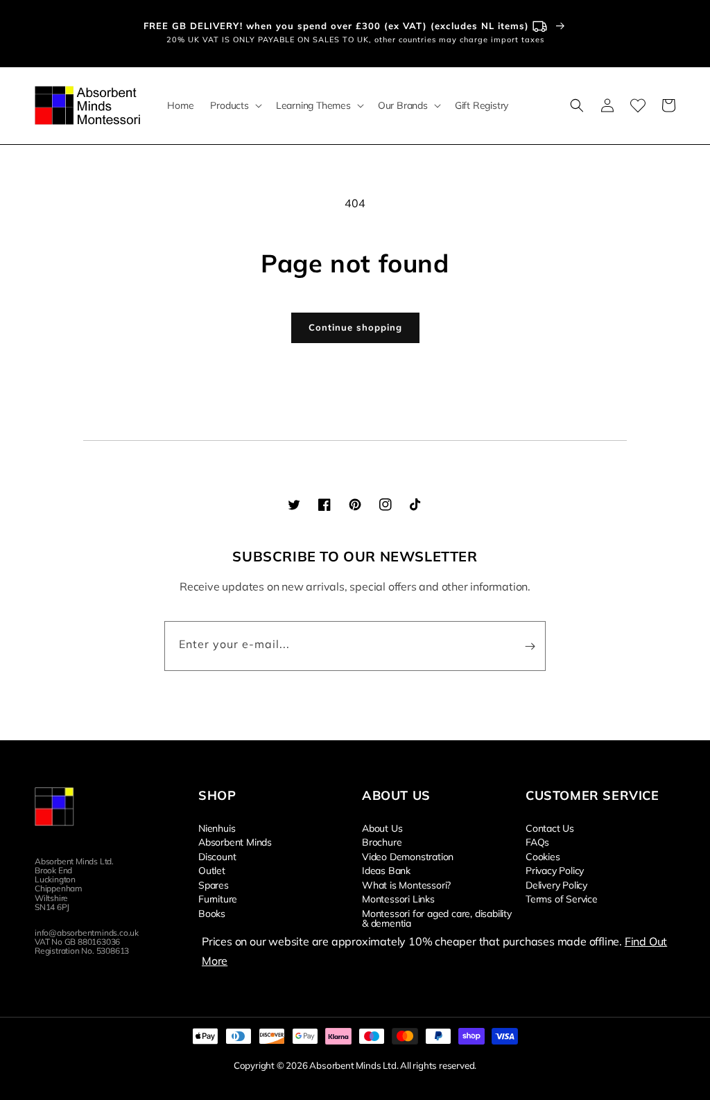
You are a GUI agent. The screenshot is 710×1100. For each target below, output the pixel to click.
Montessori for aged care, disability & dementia (437, 917)
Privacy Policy (555, 869)
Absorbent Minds (235, 841)
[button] (234, 105)
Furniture (217, 898)
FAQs (537, 841)
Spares (213, 884)
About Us (382, 828)
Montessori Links (398, 898)
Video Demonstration (407, 856)
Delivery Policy (556, 884)
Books (211, 912)
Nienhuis (216, 828)
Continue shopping (355, 327)
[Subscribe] (529, 646)
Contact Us (550, 828)
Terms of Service (562, 898)
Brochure (381, 841)
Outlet (211, 869)
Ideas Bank (386, 869)
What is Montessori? (406, 884)
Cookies (543, 856)
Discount (217, 856)
